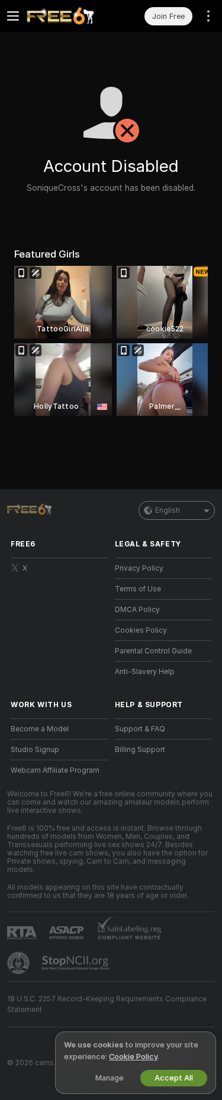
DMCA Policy (137, 610)
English (167, 510)
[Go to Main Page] (68, 16)
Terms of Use (138, 589)
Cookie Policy (133, 1056)
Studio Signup (35, 750)
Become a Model (40, 729)
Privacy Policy (139, 568)
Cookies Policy (141, 630)
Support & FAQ (140, 729)
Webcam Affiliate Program (55, 770)
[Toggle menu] (13, 16)
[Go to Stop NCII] (76, 963)
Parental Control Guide (153, 651)
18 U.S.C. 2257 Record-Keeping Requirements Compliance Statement (107, 1004)
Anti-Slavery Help (145, 672)
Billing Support (140, 750)
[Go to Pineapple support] (19, 963)
